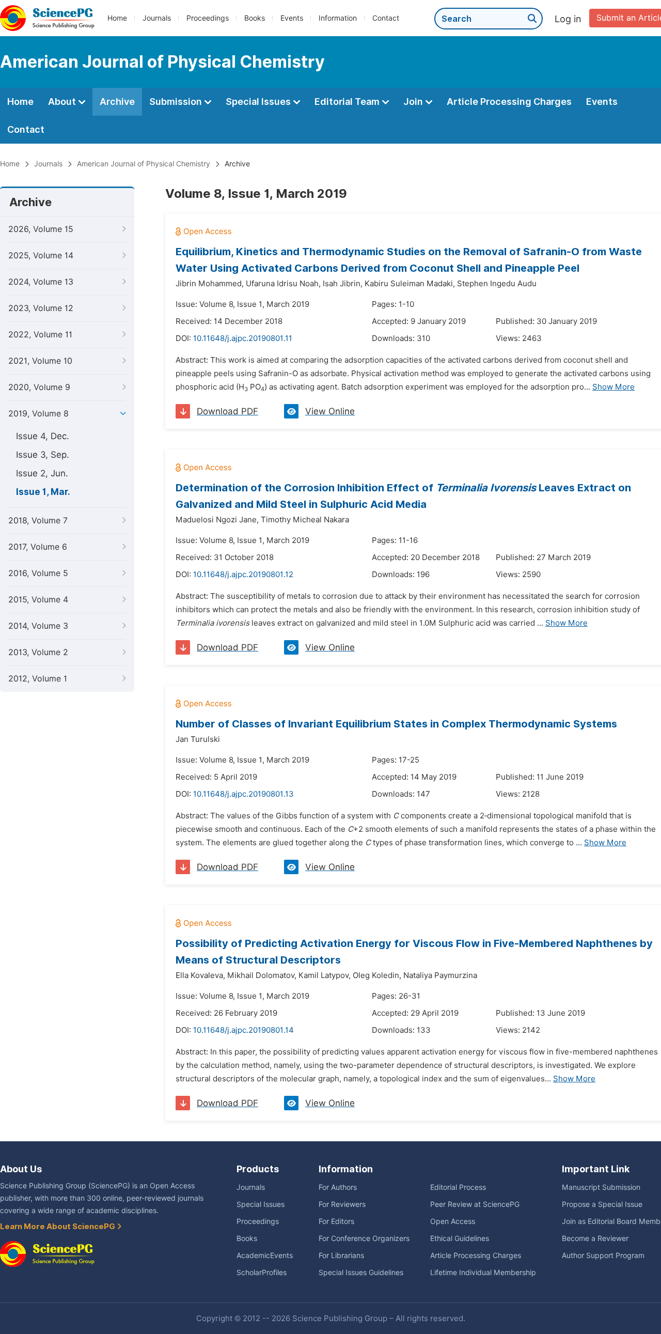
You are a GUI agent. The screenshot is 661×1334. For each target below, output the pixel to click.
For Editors (336, 1221)
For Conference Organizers (364, 1238)
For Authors (338, 1187)
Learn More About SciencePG (58, 1226)
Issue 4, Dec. (42, 436)
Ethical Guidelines (459, 1238)
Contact (385, 18)
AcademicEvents (265, 1255)
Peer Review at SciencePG (475, 1204)
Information (338, 18)
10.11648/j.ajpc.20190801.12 (243, 574)
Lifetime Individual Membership (483, 1272)
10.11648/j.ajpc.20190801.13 (243, 794)
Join (414, 101)
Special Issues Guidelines (361, 1272)
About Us (21, 1169)
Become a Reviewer (595, 1238)
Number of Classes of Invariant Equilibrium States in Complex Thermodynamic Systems (396, 724)
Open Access (452, 1221)
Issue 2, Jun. (42, 473)
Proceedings (207, 18)
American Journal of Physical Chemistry (143, 164)
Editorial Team (348, 101)
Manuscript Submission (601, 1187)
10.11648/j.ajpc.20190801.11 (242, 338)
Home (117, 18)
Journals (157, 18)
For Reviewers (342, 1204)
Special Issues (259, 101)
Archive (117, 101)
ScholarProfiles (262, 1272)
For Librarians (341, 1255)
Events (291, 18)
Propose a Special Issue (602, 1204)
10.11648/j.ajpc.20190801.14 (243, 1030)
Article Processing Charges (509, 101)
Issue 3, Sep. (42, 454)
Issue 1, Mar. (43, 492)
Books (254, 18)
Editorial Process (458, 1187)
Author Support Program (603, 1255)
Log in (568, 18)
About (63, 101)
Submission (176, 101)
